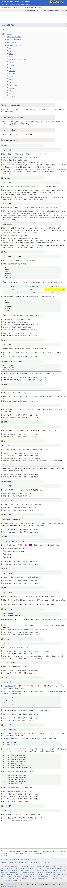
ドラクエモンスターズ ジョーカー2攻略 (23, 868)
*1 (55, 430)
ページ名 (11, 88)
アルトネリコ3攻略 (10, 872)
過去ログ (57, 10)
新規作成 (49, 10)
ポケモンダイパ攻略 (24, 870)
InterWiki (16, 771)
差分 (53, 10)
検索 (33, 10)
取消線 (11, 79)
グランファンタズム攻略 (22, 872)
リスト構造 (12, 51)
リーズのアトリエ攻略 (35, 872)
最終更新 (29, 10)
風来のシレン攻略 (24, 874)
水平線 (11, 62)
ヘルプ (36, 10)
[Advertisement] (33, 16)
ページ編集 (43, 10)
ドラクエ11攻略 (40, 866)
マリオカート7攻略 (56, 874)
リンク (11, 90)
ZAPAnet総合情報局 (6, 7)
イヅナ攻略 (52, 876)
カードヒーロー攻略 (6, 878)
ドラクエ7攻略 (13, 866)
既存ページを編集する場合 (14, 37)
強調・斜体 (12, 71)
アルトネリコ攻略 (53, 870)
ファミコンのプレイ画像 (52, 878)
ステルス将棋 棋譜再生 (39, 878)
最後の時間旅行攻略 (35, 876)
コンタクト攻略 (60, 876)
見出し (11, 56)
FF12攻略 (16, 874)
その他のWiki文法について (14, 45)
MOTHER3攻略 (34, 874)
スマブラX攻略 (46, 872)
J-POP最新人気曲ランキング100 (13, 880)
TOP (2, 29)
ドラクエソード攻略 (50, 866)
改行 (10, 68)
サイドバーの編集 (12, 42)
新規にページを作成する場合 (15, 39)
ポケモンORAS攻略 (13, 870)
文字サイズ (12, 73)
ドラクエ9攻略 (31, 866)
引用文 (11, 48)
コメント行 (12, 96)
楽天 (2, 880)
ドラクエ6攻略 (5, 866)
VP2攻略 (53, 872)
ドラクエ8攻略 (22, 866)
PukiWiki (11, 738)
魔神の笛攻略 (44, 876)
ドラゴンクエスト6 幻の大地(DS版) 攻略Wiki (15, 2)
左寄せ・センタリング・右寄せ (17, 59)
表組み (11, 54)
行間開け (11, 65)
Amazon (62, 878)
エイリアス (12, 93)
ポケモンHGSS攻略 (57, 868)
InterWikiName (9, 686)
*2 (29, 596)
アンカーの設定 (13, 85)
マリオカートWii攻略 (44, 874)
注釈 (10, 82)
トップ (21, 10)
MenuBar (3, 134)
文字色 (11, 76)
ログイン (64, 10)
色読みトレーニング (27, 878)
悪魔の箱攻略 (25, 876)
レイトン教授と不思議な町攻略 (13, 876)
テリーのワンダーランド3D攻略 (42, 868)
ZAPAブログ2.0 (17, 878)
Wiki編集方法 (9, 25)
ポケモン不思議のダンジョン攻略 (38, 870)
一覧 (25, 10)
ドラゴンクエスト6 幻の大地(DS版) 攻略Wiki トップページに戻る (19, 859)
